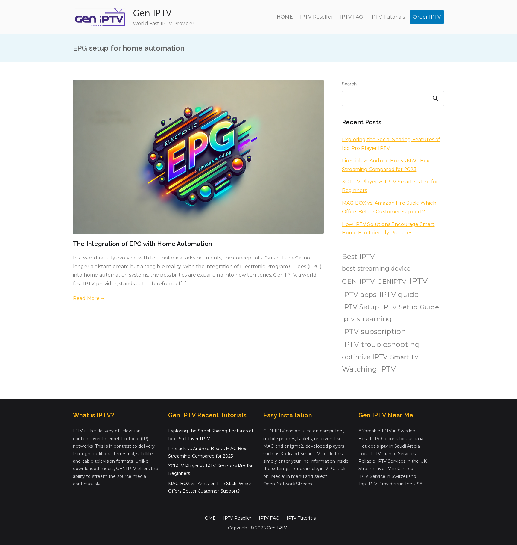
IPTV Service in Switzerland (387, 476)
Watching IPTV (369, 369)
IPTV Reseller (316, 17)
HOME (285, 17)
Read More (86, 298)
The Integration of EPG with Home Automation (142, 243)
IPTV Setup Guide (410, 307)
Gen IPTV (152, 13)
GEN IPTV (358, 281)
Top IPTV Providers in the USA (390, 484)
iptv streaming (367, 319)
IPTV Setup (360, 307)
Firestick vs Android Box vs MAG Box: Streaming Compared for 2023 (386, 165)
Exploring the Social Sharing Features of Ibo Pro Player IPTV (391, 144)
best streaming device (376, 268)
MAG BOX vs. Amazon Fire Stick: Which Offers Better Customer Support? (389, 207)
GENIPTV (391, 281)
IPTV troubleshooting (381, 344)
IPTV (418, 281)
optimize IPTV (364, 357)
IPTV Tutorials (387, 17)
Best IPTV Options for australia (390, 438)
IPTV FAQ (351, 17)
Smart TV (404, 357)
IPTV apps (359, 294)
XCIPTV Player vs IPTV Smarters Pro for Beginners (390, 186)
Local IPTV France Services (387, 453)
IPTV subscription (374, 331)
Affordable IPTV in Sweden (386, 431)
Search (349, 84)
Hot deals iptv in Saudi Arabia (389, 446)
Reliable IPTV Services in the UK (392, 461)
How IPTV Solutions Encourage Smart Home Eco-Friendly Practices (388, 228)
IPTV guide (399, 294)
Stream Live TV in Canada (385, 468)
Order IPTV (427, 17)
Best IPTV (358, 257)
